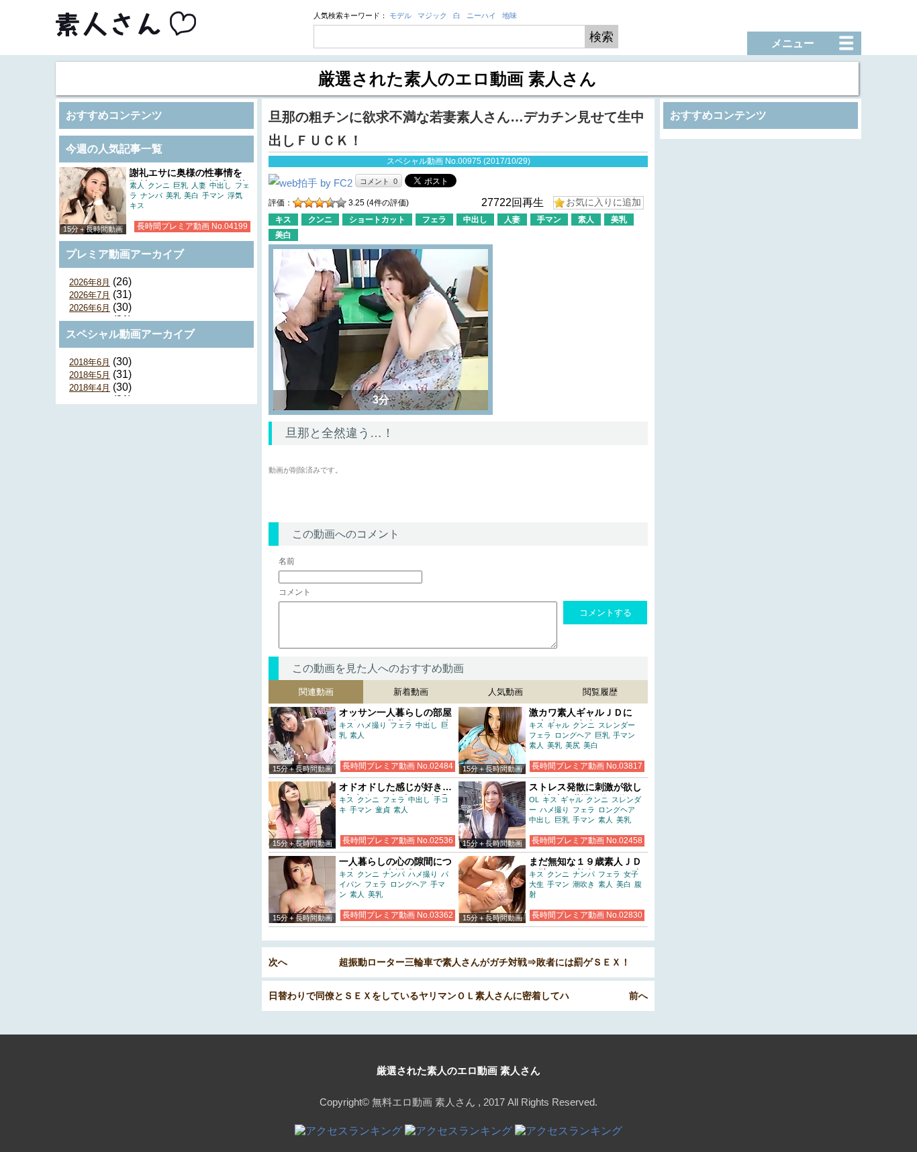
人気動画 (505, 692)
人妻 (198, 185)
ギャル (558, 725)
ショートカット (377, 219)
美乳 (173, 195)
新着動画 (410, 692)
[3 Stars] (319, 202)
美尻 (572, 745)
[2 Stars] (308, 202)
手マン (213, 195)
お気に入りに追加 (603, 202)
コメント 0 (378, 181)
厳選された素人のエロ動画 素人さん (458, 1070)
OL (534, 800)
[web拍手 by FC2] (310, 183)
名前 (287, 561)
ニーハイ (481, 15)
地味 (509, 15)
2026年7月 (89, 295)
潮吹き (584, 884)
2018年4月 (89, 388)
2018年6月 (89, 362)
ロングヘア (572, 735)
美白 (191, 195)
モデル (400, 15)
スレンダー (616, 725)
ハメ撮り (372, 725)
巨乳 (180, 185)
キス (137, 205)
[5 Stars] (341, 202)
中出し (220, 185)
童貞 (382, 810)
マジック (432, 15)
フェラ (434, 219)
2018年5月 (89, 375)
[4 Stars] (330, 202)
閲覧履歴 (600, 692)
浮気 (235, 195)
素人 (137, 185)
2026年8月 (89, 282)
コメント (295, 592)
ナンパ (151, 195)
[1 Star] (298, 202)
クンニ (159, 185)
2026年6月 (89, 308)
